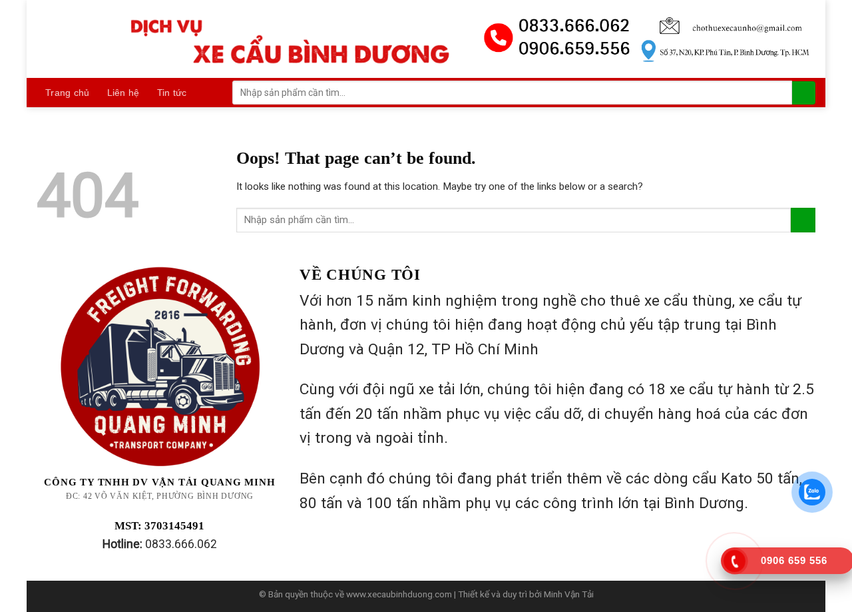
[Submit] (803, 93)
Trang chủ (67, 92)
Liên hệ (123, 92)
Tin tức (172, 92)
